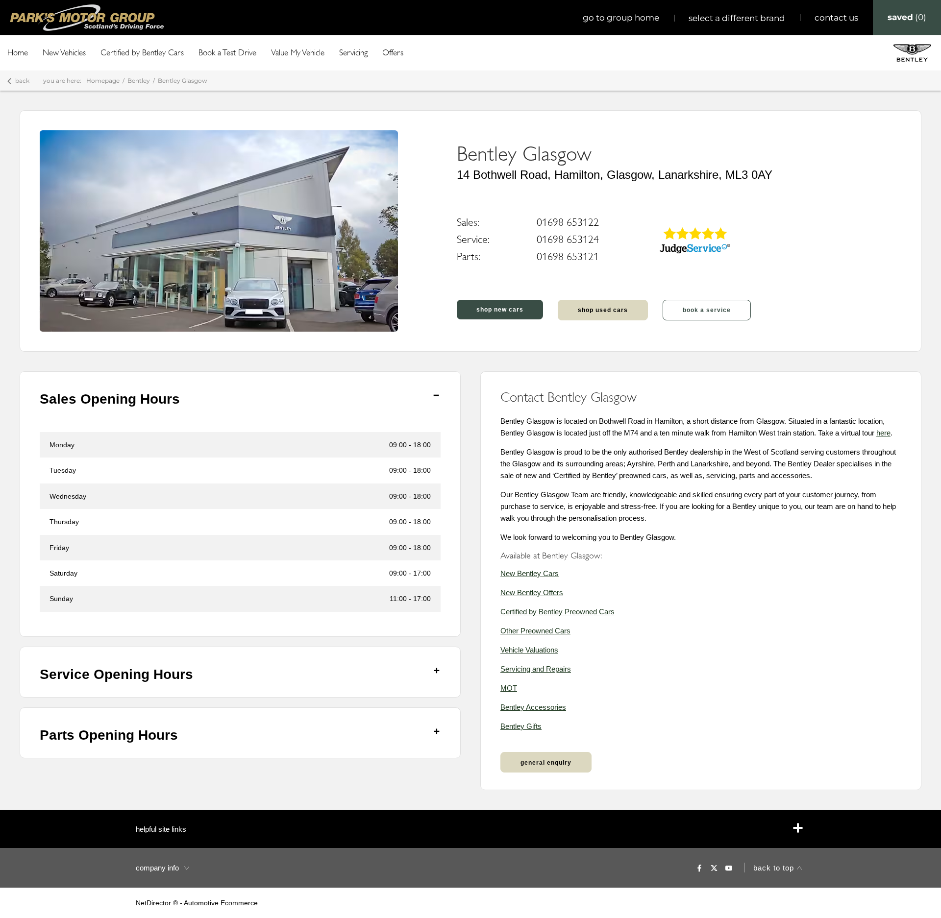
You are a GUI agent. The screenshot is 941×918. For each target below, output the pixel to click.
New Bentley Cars (529, 573)
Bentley (138, 80)
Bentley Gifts (521, 726)
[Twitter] (714, 867)
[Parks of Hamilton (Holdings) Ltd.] (87, 17)
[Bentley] (912, 52)
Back (22, 80)
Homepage (103, 80)
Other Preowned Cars (535, 631)
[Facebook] (699, 867)
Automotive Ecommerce (221, 903)
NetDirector (154, 903)
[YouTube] (729, 867)
